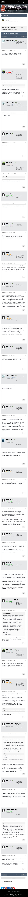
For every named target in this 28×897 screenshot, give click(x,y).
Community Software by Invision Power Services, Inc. (14, 895)
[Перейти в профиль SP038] (3, 19)
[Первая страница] (2, 36)
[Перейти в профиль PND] (3, 253)
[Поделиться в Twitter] (2, 888)
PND (7, 253)
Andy (8, 317)
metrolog (9, 71)
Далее (23, 36)
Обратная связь (18, 894)
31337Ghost (10, 40)
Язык (7, 894)
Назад (5, 36)
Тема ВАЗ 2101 (12, 891)
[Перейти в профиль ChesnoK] (3, 440)
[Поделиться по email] (12, 888)
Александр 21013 (12, 600)
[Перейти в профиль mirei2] (3, 134)
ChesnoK (9, 439)
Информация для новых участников (15, 19)
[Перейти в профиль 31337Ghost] (3, 41)
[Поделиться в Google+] (6, 888)
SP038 (18, 891)
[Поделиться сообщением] (25, 50)
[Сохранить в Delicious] (10, 888)
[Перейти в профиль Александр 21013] (3, 600)
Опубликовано (9, 50)
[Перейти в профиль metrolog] (3, 71)
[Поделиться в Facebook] (4, 888)
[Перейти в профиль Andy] (3, 317)
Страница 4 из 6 (14, 36)
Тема (11, 894)
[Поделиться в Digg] (8, 888)
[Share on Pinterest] (14, 888)
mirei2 (9, 29)
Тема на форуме (19, 75)
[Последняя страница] (26, 36)
